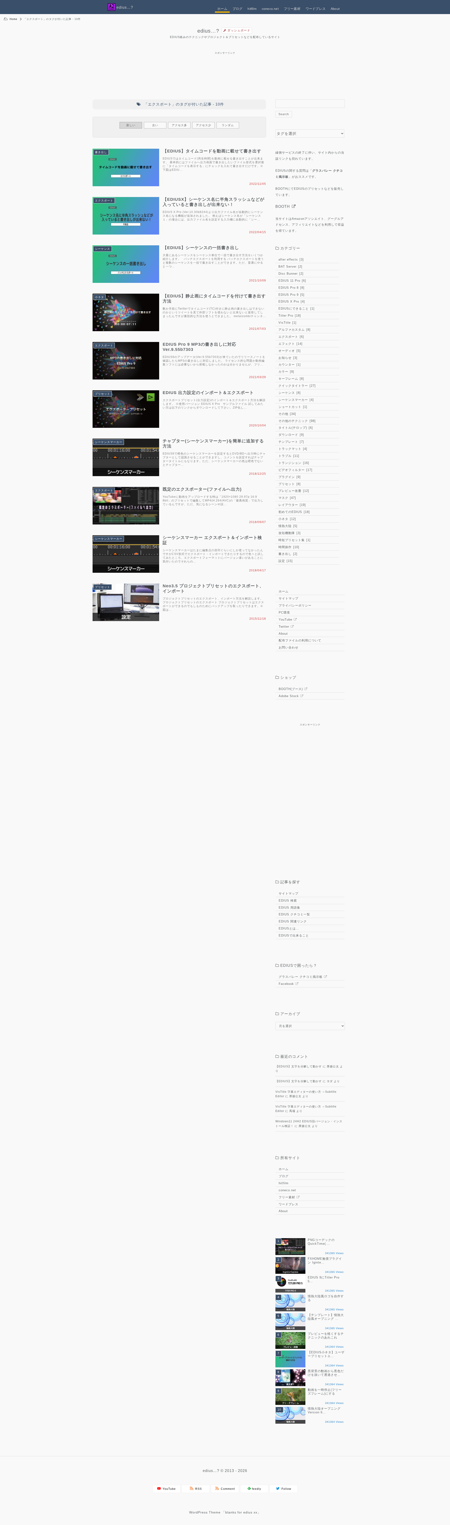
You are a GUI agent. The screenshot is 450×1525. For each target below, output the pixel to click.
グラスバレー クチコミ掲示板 (300, 977)
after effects (290, 259)
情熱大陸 (287, 526)
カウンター (289, 364)
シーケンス (102, 248)
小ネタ (99, 297)
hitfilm (252, 9)
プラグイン (289, 477)
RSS (197, 1489)
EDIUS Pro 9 (290, 294)
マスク (286, 498)
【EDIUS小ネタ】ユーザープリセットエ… (326, 1354)
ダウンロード (290, 434)
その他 (286, 414)
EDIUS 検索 (288, 900)
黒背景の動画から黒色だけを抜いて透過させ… (326, 1373)
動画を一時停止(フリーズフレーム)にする (325, 1391)
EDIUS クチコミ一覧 (294, 914)
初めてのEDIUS (293, 512)
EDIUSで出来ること (294, 935)
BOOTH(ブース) (291, 689)
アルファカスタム (293, 329)
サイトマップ (288, 598)
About (335, 9)
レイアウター (291, 505)
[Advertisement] (225, 54)
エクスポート (104, 200)
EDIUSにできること (295, 308)
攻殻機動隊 (289, 533)
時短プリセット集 (293, 540)
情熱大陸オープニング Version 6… (324, 1410)
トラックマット (292, 449)
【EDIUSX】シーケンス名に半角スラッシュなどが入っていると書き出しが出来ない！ (213, 202)
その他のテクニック (296, 421)
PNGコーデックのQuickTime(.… (321, 1241)
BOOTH (282, 207)
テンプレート (290, 442)
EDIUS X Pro (291, 301)
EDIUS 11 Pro (291, 280)
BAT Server (289, 266)
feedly (256, 1489)
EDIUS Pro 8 (290, 287)
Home (13, 19)
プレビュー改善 (293, 491)
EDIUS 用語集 (289, 907)
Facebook (286, 984)
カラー (285, 371)
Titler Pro (289, 315)
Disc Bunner (290, 273)
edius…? (208, 31)
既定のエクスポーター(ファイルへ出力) (202, 489)
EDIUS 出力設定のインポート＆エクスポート (208, 392)
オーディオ (289, 351)
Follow (285, 1489)
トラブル (288, 456)
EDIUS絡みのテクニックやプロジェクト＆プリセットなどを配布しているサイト (225, 37)
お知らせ (287, 358)
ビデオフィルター (294, 470)
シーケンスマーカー (108, 442)
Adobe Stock (289, 696)
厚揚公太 (333, 1066)
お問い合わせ (288, 647)
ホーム (222, 9)
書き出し (101, 152)
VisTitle (286, 322)
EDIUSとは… (289, 928)
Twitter (284, 626)
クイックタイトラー (296, 385)
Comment (227, 1489)
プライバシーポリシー (295, 605)
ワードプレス (316, 9)
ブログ (237, 9)
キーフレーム (290, 378)
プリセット (102, 393)
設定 (285, 561)
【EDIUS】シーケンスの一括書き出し (201, 247)
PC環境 (284, 612)
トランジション (293, 463)
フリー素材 (292, 9)
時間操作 (288, 547)
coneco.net (270, 9)
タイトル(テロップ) (295, 427)
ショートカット (292, 407)
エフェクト (289, 343)
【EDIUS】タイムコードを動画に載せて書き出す (212, 151)
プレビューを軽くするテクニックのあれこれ (326, 1335)
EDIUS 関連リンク (293, 921)
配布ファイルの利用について (300, 640)
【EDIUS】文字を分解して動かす (298, 1066)
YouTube (285, 619)
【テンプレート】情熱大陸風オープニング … (326, 1316)
